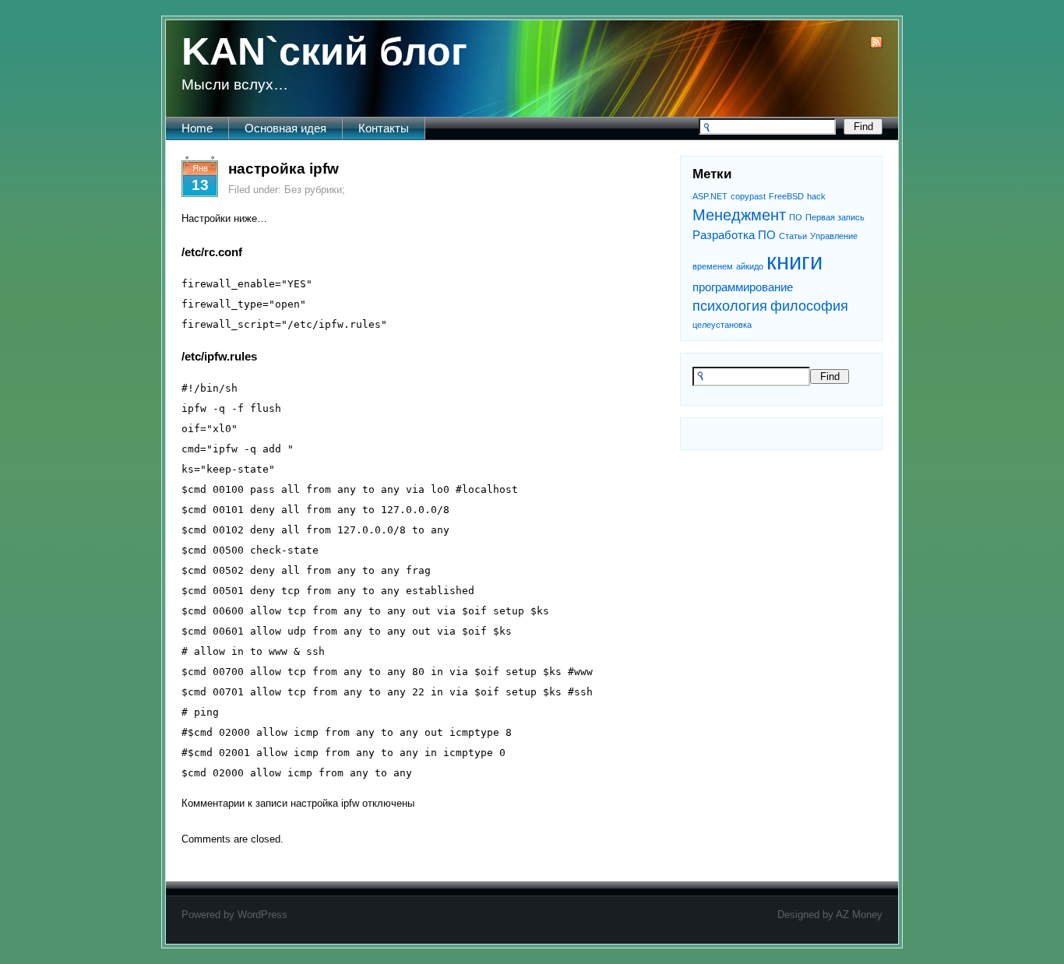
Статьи (793, 236)
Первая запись (835, 217)
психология (729, 306)
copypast (748, 196)
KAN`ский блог (324, 51)
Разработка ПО (734, 234)
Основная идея (285, 128)
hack (816, 196)
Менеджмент (739, 214)
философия (809, 306)
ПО (795, 217)
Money (867, 914)
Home (197, 128)
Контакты (383, 128)
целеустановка (722, 324)
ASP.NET (710, 196)
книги (794, 261)
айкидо (749, 266)
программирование (742, 287)
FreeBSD (786, 196)
